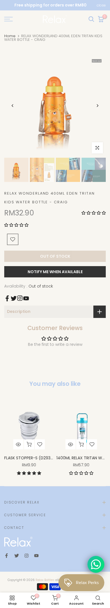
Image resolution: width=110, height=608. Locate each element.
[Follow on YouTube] (26, 298)
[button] (94, 213)
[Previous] (12, 105)
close (101, 5)
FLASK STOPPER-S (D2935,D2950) (36, 458)
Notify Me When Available (55, 272)
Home (10, 36)
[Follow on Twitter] (14, 298)
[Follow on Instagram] (20, 298)
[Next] (97, 105)
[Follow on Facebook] (7, 298)
